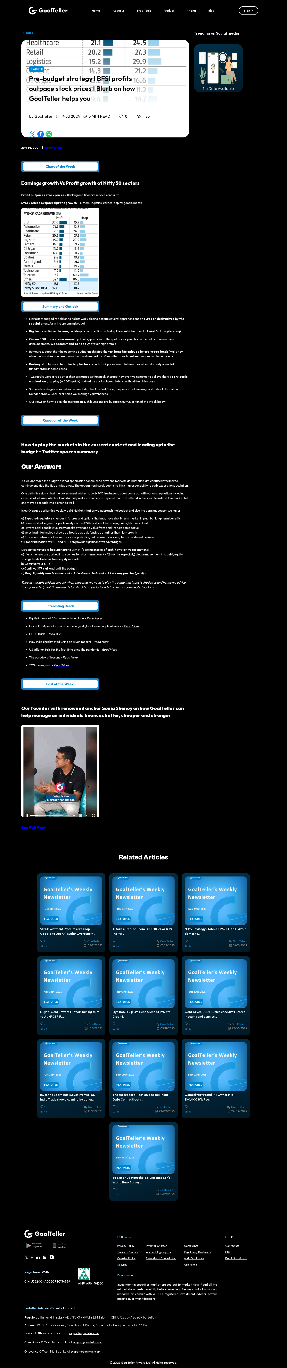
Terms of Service (127, 1252)
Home (96, 11)
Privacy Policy (125, 1246)
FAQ (227, 1252)
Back (29, 33)
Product (168, 11)
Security (122, 1264)
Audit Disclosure (194, 1258)
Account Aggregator (158, 1252)
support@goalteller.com (84, 1333)
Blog (211, 11)
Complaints (191, 1246)
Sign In (248, 11)
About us (118, 11)
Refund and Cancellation (161, 1258)
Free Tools (144, 11)
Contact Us (232, 1246)
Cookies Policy (126, 1258)
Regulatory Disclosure (197, 1252)
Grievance (190, 1264)
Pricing (191, 11)
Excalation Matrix (236, 1258)
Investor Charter (156, 1246)
